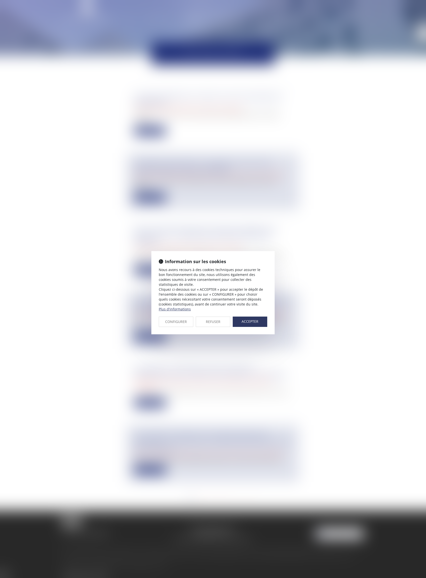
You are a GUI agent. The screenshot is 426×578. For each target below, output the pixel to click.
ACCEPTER (250, 321)
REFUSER (213, 321)
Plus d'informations (175, 309)
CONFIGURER (176, 321)
